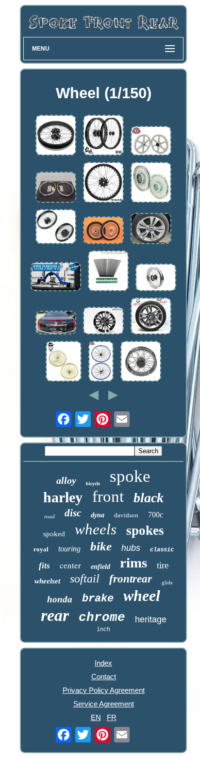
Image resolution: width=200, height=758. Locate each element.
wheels (96, 529)
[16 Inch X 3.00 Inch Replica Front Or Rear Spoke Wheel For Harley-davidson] (156, 278)
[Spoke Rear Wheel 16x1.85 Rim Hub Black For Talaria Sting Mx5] (56, 135)
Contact (103, 676)
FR (112, 717)
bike (101, 546)
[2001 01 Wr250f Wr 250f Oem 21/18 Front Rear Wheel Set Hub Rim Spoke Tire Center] (103, 231)
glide (167, 582)
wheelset (47, 581)
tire (162, 565)
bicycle (93, 483)
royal (41, 549)
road (49, 516)
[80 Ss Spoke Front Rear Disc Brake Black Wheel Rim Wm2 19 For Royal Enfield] (56, 227)
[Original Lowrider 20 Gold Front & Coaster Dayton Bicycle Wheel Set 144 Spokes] (63, 362)
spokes (145, 530)
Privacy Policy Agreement (104, 690)
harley (63, 497)
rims (133, 562)
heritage (151, 619)
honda (59, 599)
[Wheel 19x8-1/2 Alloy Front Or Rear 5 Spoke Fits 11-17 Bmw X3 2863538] (151, 229)
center (70, 565)
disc (73, 513)
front (108, 496)
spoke (130, 476)
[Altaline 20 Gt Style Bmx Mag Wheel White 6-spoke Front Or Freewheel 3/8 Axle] (151, 141)
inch (103, 629)
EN (96, 717)
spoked (54, 534)
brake (98, 599)
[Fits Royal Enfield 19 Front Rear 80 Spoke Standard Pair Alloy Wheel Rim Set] (151, 183)
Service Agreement (103, 704)
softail (85, 578)
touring (69, 549)
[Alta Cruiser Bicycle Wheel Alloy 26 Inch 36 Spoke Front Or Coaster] (101, 362)
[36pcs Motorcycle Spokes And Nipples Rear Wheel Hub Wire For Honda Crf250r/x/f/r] (108, 271)
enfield (100, 566)
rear (55, 615)
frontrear (130, 579)
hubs (130, 548)
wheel (141, 595)
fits (44, 565)
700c (155, 515)
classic (162, 549)
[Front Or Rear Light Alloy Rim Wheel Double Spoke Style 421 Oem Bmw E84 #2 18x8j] (151, 316)
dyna (97, 515)
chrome (102, 617)
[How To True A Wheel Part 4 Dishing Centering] (55, 277)
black (148, 497)
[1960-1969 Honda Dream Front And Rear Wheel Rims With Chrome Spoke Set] (56, 188)
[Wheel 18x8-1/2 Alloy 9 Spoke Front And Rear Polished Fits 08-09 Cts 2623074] (56, 323)
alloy (66, 480)
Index (103, 663)
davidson (126, 515)
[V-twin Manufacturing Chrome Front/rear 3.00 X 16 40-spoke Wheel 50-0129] (141, 362)
